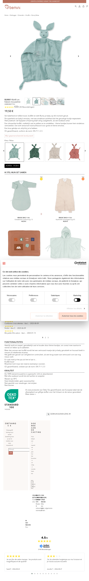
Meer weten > (30, 394)
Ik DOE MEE (34, 484)
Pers (26, 527)
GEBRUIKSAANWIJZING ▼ (60, 414)
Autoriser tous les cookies (72, 316)
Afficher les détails (74, 308)
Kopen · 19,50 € (12, 166)
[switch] (33, 300)
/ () (24, 107)
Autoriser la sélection (44, 316)
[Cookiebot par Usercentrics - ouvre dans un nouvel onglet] (76, 263)
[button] (75, 6)
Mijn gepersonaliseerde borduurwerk (19, 136)
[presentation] (3, 151)
